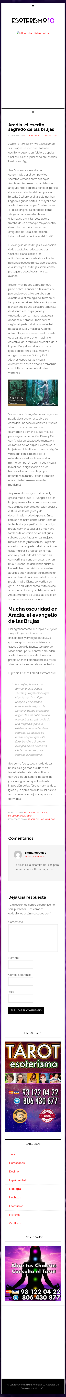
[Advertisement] (33, 74)
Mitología (13, 816)
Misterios (42, 812)
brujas (40, 819)
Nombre (14, 958)
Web (11, 991)
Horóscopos (17, 1163)
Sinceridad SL (38, 1384)
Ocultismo (25, 816)
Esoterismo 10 (33, 20)
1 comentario (50, 136)
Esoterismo (30, 812)
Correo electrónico (20, 974)
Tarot (12, 1154)
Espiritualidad (17, 1180)
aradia (31, 819)
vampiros (50, 819)
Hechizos (15, 1197)
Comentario (16, 922)
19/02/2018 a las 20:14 (36, 856)
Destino (14, 1171)
